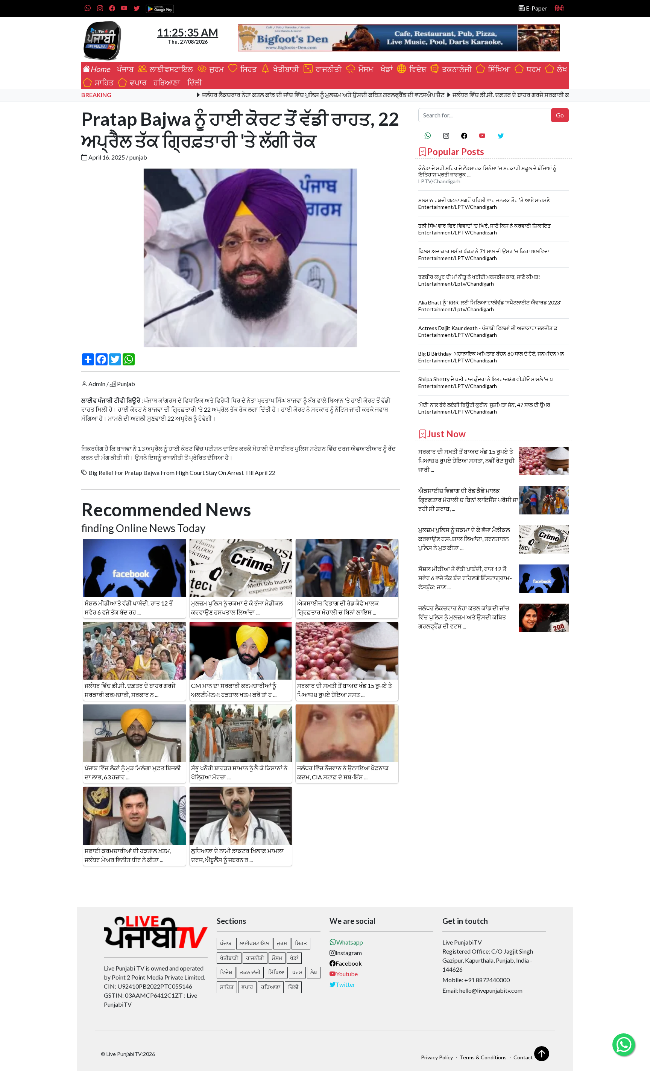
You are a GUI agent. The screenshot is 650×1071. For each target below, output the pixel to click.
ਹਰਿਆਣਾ (165, 82)
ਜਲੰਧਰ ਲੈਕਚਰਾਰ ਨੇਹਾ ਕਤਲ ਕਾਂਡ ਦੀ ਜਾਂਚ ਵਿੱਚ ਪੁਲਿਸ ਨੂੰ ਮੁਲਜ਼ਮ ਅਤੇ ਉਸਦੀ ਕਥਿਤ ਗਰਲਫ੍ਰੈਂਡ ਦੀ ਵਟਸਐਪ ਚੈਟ (290, 94)
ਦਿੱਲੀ (193, 82)
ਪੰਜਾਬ (124, 68)
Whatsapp (349, 942)
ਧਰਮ (532, 68)
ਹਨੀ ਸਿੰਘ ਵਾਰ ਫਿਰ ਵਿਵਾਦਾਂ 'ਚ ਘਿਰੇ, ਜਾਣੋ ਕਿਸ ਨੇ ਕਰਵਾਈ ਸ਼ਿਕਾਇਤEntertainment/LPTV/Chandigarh (484, 229)
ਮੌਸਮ (365, 68)
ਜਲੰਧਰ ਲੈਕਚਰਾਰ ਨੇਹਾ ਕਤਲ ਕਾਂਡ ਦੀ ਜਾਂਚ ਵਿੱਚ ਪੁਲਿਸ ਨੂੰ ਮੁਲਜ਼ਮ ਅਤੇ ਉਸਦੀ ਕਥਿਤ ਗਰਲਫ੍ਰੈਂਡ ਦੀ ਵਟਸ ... (463, 617)
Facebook (349, 963)
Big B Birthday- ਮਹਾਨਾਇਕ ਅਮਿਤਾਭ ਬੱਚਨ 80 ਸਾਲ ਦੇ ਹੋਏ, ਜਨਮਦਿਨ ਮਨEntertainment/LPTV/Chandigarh (491, 357)
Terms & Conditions (483, 1057)
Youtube (347, 973)
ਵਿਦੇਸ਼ (416, 68)
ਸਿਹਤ (247, 68)
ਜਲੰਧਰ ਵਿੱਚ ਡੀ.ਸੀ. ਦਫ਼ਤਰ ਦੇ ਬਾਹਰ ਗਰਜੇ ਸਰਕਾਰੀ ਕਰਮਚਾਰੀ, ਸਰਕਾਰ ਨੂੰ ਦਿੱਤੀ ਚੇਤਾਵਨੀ (517, 94)
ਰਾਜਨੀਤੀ (328, 68)
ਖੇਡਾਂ (385, 68)
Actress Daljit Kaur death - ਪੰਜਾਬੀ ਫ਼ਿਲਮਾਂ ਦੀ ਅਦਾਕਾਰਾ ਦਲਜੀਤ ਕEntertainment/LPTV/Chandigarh (487, 331)
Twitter (345, 984)
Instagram (349, 952)
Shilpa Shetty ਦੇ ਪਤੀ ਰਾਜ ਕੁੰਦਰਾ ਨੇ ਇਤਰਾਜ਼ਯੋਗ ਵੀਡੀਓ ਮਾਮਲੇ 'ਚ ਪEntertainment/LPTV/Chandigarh (485, 382)
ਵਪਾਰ (136, 82)
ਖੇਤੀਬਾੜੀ (285, 68)
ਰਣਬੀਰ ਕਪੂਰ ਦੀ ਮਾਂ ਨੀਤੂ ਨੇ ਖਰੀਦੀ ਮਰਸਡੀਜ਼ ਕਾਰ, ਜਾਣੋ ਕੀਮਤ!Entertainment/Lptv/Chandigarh (479, 280)
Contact (523, 1057)
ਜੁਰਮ (216, 68)
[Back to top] (541, 1054)
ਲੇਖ (560, 68)
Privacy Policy (437, 1057)
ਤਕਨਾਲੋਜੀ (455, 68)
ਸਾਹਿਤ (103, 82)
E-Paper (536, 8)
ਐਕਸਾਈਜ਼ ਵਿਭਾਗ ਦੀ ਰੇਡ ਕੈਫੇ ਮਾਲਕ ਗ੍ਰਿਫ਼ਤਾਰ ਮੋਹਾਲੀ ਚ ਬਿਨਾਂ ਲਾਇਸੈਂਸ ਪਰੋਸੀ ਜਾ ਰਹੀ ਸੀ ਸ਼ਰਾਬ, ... (468, 499)
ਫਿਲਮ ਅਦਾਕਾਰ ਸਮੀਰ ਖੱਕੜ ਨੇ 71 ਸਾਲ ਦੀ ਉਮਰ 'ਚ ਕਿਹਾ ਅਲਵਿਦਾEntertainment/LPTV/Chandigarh (483, 254)
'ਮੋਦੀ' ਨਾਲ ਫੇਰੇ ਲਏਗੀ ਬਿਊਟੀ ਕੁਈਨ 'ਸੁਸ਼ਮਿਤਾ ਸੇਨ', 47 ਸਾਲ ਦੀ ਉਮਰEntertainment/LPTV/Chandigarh (484, 408)
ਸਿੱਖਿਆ (497, 68)
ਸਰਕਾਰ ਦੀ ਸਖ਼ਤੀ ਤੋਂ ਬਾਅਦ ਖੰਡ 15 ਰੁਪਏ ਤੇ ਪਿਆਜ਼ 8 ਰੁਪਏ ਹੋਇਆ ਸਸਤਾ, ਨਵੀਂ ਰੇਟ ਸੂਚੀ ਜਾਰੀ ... (466, 460)
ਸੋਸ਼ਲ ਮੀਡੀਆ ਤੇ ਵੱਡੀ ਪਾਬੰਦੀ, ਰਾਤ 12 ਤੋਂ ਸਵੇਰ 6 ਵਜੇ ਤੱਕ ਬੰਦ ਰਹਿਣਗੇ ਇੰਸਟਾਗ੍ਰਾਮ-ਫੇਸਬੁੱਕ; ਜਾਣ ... (465, 577)
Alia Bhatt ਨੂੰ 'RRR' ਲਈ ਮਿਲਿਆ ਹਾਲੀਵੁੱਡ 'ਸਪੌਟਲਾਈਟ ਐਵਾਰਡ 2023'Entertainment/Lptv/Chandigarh (489, 305)
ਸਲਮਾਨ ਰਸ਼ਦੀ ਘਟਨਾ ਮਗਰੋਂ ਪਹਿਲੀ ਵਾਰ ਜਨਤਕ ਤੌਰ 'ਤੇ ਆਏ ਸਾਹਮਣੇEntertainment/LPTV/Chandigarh (484, 203)
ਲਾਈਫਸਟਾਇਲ (170, 68)
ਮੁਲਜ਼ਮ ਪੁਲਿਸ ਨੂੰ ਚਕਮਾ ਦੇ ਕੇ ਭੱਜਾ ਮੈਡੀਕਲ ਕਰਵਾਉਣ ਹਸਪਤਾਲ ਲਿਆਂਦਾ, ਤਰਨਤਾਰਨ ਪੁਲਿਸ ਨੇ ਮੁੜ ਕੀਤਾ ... (464, 538)
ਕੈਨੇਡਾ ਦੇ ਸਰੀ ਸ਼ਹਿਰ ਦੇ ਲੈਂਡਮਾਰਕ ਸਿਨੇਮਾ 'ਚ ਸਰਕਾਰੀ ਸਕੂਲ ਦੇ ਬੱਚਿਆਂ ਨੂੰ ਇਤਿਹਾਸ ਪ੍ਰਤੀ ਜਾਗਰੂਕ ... (487, 171)
